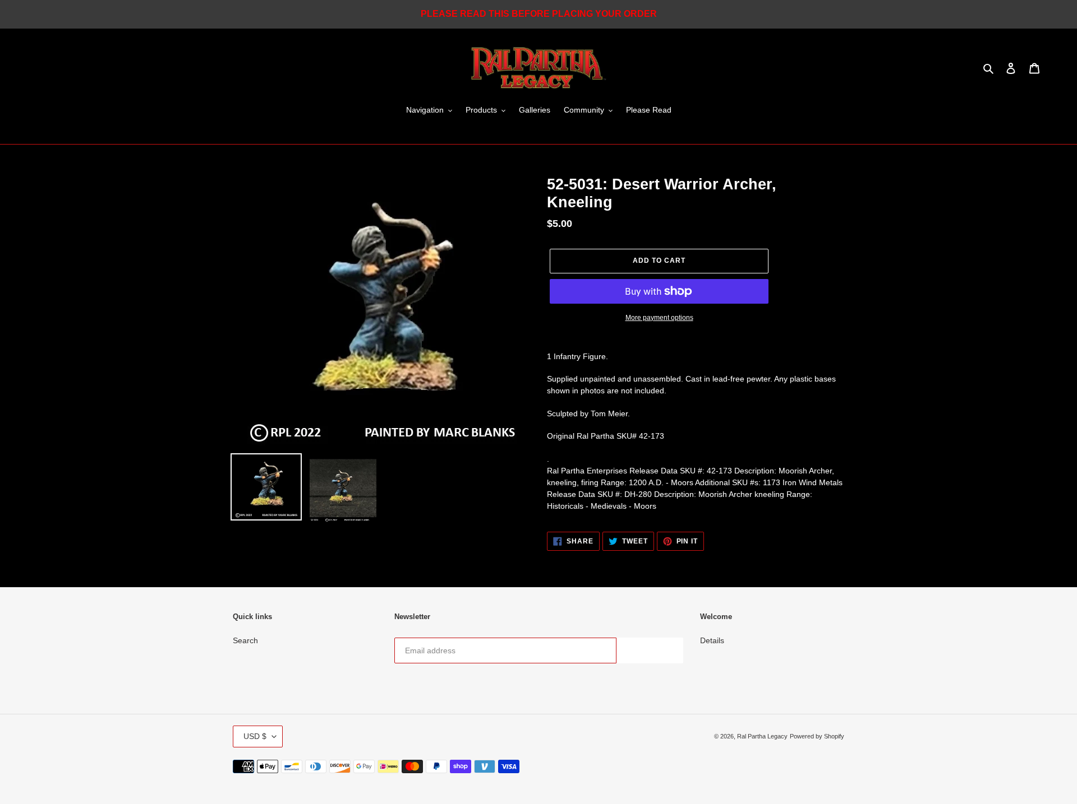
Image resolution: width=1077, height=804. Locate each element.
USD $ (254, 736)
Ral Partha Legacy (762, 736)
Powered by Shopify (817, 736)
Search (245, 640)
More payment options (659, 318)
